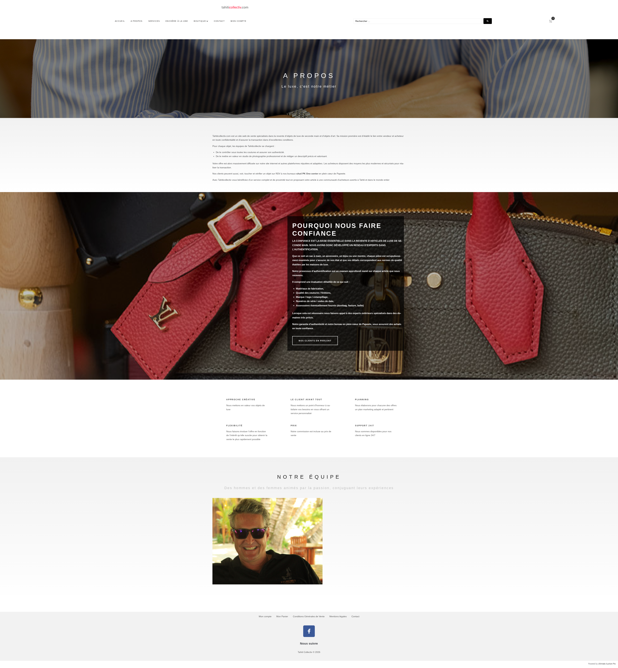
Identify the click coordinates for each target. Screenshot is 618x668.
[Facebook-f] (309, 631)
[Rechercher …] (417, 21)
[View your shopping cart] (552, 21)
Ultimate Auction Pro (607, 664)
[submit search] (487, 21)
